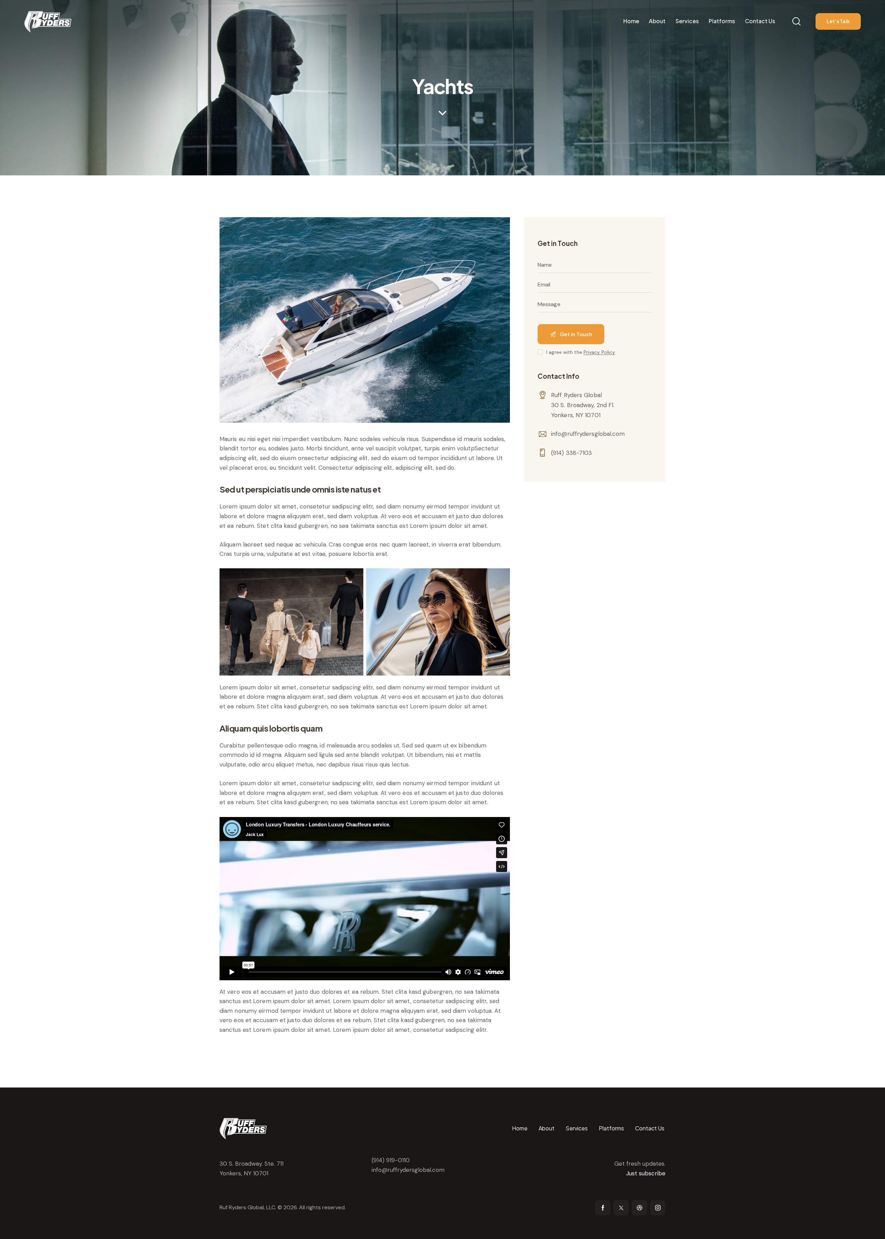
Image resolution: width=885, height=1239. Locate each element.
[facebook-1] (603, 1207)
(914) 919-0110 (391, 1160)
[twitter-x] (621, 1207)
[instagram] (657, 1207)
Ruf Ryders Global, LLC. (248, 1207)
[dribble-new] (639, 1207)
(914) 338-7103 (571, 452)
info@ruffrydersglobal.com (588, 434)
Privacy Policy (599, 352)
